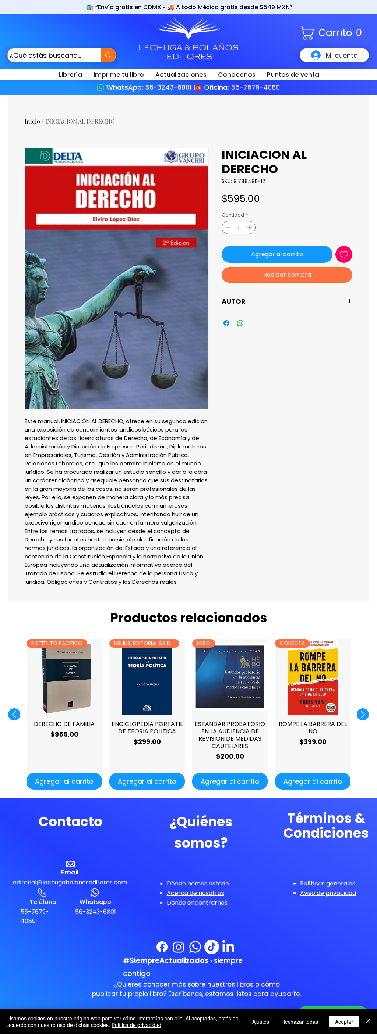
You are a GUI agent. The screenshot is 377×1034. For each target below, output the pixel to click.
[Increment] (250, 227)
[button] (334, 33)
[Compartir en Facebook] (226, 323)
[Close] (368, 1021)
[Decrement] (227, 227)
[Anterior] (14, 714)
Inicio (32, 121)
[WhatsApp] (195, 947)
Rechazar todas (299, 1021)
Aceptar (344, 1021)
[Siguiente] (363, 714)
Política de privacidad (136, 1024)
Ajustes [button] (260, 1021)
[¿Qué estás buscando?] (108, 55)
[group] (188, 714)
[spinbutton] (239, 227)
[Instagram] (178, 947)
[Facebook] (162, 947)
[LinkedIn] (228, 947)
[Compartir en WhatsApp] (240, 323)
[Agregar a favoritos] (343, 254)
